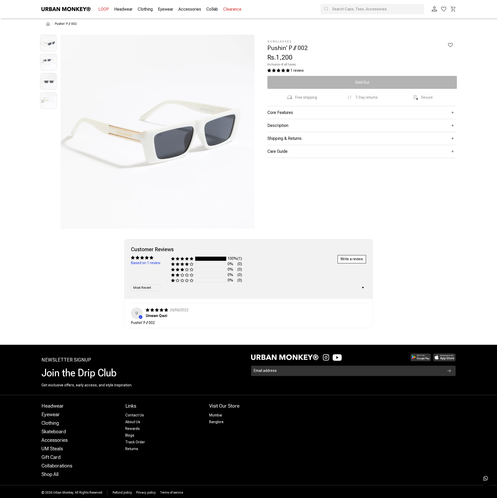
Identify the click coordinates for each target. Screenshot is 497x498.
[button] (453, 9)
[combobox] (372, 9)
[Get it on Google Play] (421, 357)
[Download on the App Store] (444, 357)
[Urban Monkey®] (66, 9)
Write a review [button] (351, 259)
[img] (157, 310)
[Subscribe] (449, 371)
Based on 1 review (145, 263)
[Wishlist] (443, 9)
